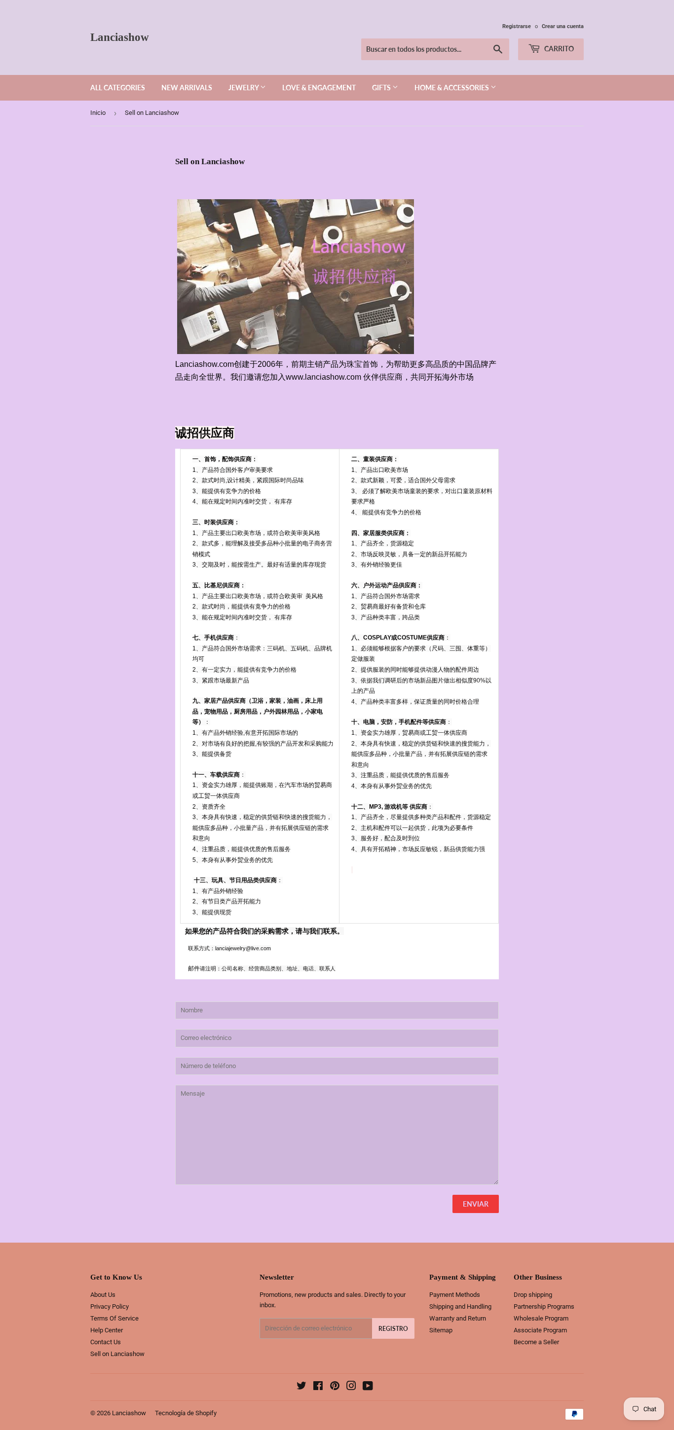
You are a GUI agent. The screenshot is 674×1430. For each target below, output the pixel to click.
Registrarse (516, 26)
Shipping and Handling (460, 1306)
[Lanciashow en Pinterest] (335, 1387)
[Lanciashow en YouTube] (368, 1387)
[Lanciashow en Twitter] (301, 1387)
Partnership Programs (544, 1306)
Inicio (98, 112)
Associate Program (540, 1330)
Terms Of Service (114, 1318)
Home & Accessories (452, 87)
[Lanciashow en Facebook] (318, 1387)
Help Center (106, 1330)
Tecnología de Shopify (186, 1413)
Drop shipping (533, 1294)
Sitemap (440, 1330)
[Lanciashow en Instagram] (351, 1387)
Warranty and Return (457, 1318)
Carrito (558, 48)
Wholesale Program (541, 1318)
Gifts (382, 87)
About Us (102, 1294)
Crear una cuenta (563, 26)
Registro (393, 1328)
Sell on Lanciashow (117, 1354)
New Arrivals (186, 87)
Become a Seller (536, 1342)
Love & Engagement (319, 87)
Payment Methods (454, 1294)
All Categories (117, 87)
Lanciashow (119, 37)
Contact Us (105, 1342)
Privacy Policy (109, 1306)
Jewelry (244, 87)
